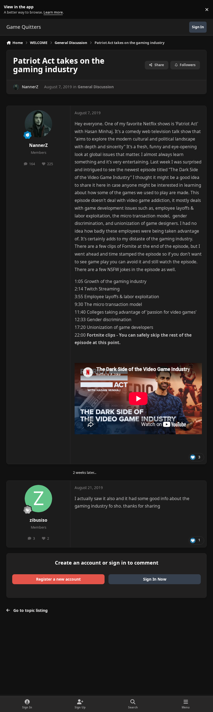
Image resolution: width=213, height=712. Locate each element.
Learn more (10, 9)
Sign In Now (154, 579)
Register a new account (58, 579)
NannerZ (30, 86)
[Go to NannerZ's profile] (16, 87)
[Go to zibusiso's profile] (38, 498)
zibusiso (38, 520)
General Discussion (96, 86)
